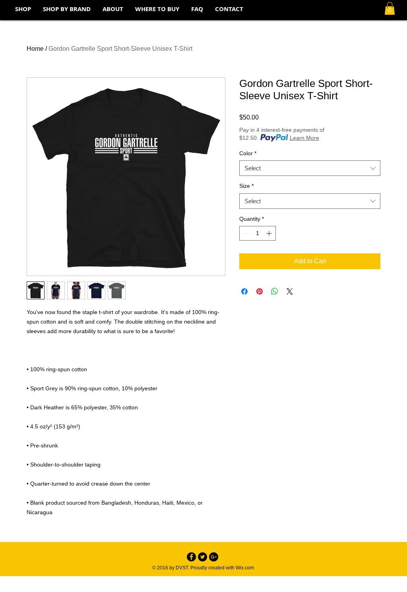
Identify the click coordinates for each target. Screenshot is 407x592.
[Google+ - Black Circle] (213, 556)
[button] (389, 8)
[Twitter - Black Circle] (202, 556)
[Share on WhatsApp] (274, 291)
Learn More (304, 138)
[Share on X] (290, 291)
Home (35, 48)
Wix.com (245, 568)
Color (247, 153)
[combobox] (309, 168)
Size (246, 186)
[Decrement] (245, 233)
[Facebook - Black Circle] (191, 556)
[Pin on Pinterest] (259, 291)
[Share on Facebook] (244, 291)
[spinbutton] (257, 233)
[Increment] (270, 233)
